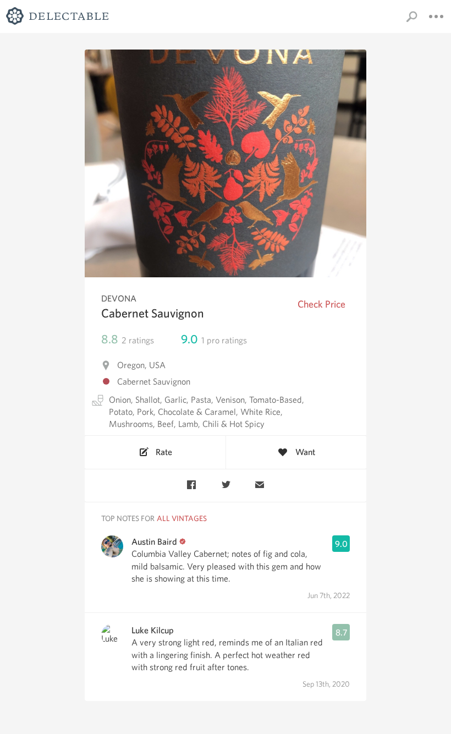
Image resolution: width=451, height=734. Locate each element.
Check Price (321, 304)
